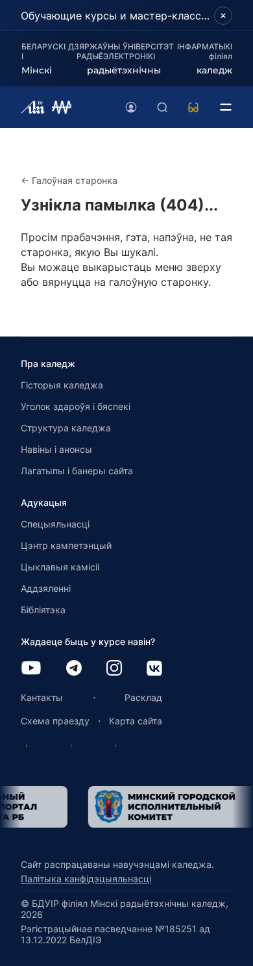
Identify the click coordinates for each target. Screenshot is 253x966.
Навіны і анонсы (56, 449)
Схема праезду (55, 720)
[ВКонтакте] (154, 669)
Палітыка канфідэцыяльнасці (86, 878)
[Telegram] (74, 669)
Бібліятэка (43, 609)
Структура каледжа (66, 427)
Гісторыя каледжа (62, 384)
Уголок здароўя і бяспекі (75, 406)
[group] (160, 807)
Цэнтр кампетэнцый (66, 545)
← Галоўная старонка (69, 180)
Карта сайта (135, 720)
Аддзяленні (46, 588)
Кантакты (42, 697)
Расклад (143, 697)
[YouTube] (31, 668)
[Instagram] (114, 669)
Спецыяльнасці (55, 523)
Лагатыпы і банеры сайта (77, 470)
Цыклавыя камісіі (60, 566)
